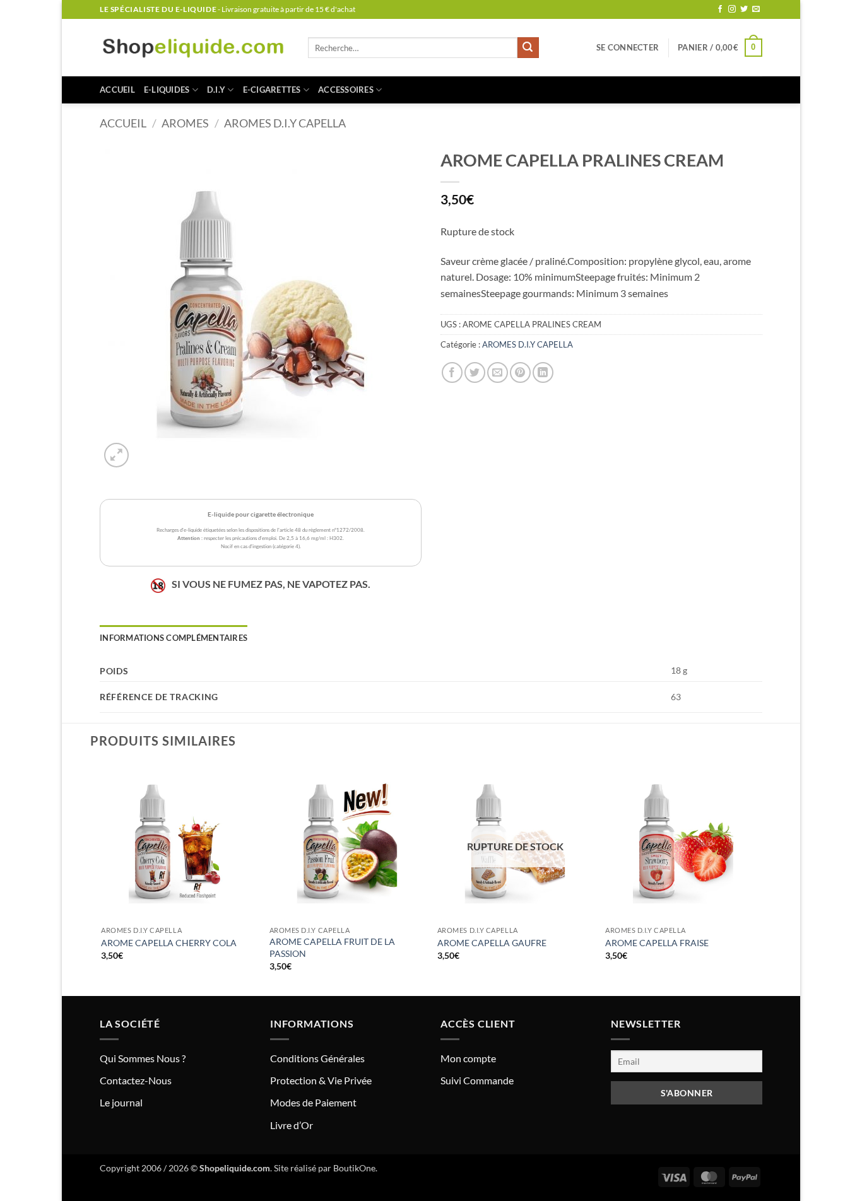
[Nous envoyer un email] (756, 9)
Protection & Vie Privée (321, 1080)
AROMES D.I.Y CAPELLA (285, 123)
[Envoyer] (528, 48)
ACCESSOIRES (346, 90)
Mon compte (468, 1058)
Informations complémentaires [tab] (173, 638)
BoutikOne (354, 1168)
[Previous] (102, 879)
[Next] (760, 879)
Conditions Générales (317, 1058)
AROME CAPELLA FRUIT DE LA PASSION (332, 947)
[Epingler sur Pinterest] (520, 372)
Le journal (121, 1102)
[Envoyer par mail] (497, 372)
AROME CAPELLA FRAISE (657, 942)
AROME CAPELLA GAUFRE (491, 942)
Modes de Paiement (313, 1102)
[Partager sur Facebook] (452, 372)
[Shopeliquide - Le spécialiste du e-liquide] (194, 47)
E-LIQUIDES (167, 90)
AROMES (185, 123)
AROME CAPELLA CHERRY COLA (169, 942)
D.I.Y (216, 90)
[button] (627, 47)
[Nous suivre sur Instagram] (732, 9)
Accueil (117, 90)
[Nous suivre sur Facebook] (720, 9)
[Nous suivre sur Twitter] (744, 9)
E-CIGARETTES (272, 90)
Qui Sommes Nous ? (143, 1058)
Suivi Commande (477, 1080)
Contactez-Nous (136, 1080)
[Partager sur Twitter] (474, 372)
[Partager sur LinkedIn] (543, 372)
